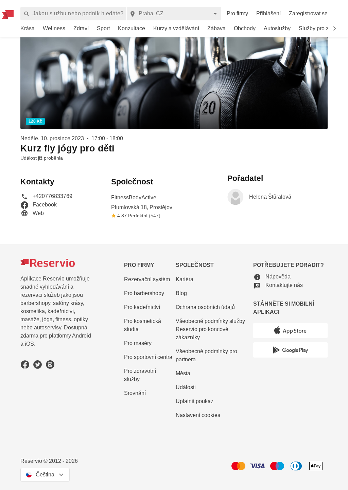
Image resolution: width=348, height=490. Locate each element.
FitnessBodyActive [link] (133, 197)
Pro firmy (237, 13)
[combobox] (174, 13)
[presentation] (45, 475)
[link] (27, 28)
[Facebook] (25, 364)
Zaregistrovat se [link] (308, 13)
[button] (334, 28)
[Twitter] (37, 364)
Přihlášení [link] (268, 13)
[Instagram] (50, 364)
